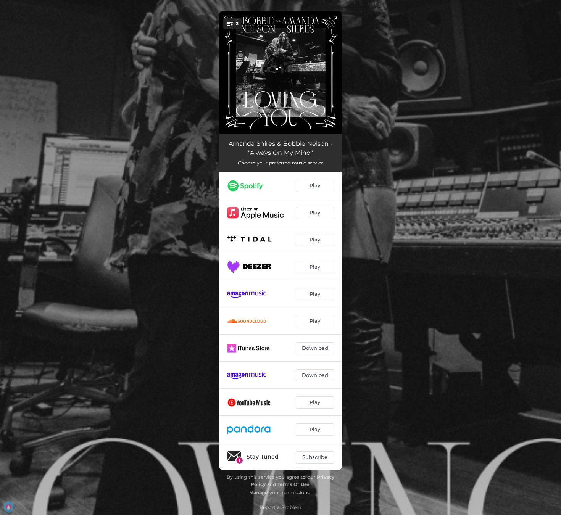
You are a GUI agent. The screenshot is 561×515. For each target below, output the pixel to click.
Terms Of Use (293, 484)
